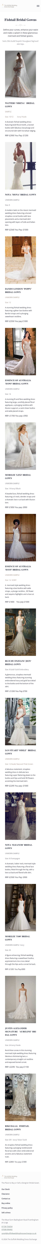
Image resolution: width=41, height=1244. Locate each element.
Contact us (6, 1198)
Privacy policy (7, 1208)
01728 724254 (7, 1226)
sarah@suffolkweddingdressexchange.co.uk (19, 1233)
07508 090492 (7, 1229)
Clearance (5, 1194)
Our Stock (6, 1189)
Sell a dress (6, 1212)
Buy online (6, 1203)
